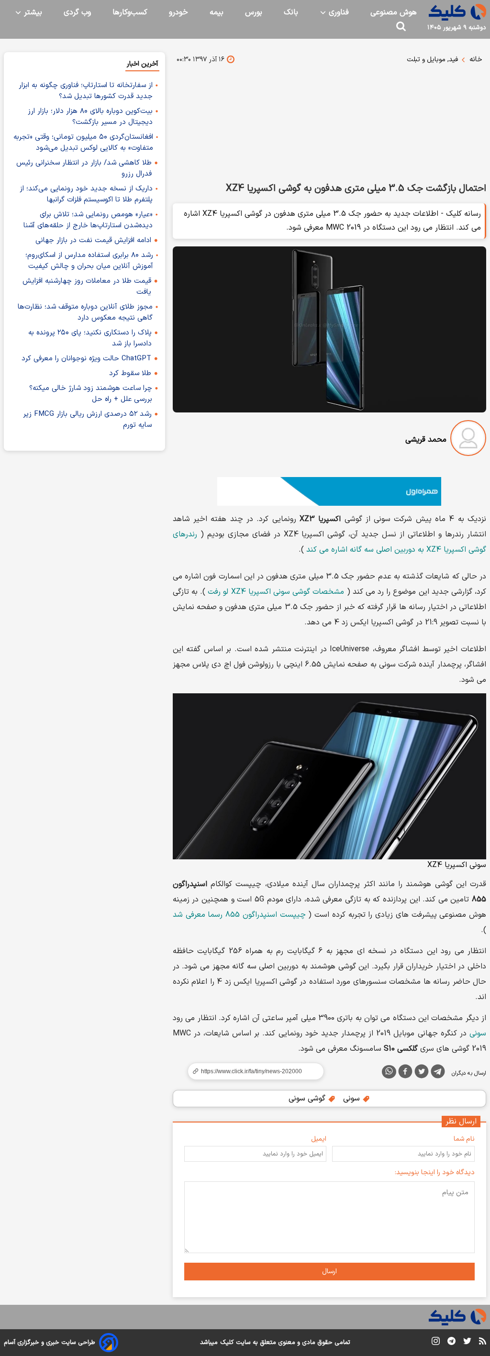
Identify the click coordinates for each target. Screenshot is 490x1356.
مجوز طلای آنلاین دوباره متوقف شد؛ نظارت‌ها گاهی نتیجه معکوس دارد (85, 312)
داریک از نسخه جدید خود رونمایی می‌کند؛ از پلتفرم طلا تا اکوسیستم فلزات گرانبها (86, 194)
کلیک (227, 1342)
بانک (291, 12)
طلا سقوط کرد (130, 373)
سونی (477, 1033)
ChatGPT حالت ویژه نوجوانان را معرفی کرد (86, 358)
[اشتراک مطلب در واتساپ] (389, 1071)
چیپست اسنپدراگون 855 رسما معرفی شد (239, 915)
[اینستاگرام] (436, 1343)
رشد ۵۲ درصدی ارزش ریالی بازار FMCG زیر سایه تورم (87, 420)
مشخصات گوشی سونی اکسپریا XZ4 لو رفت (276, 592)
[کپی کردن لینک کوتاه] (252, 1071)
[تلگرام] (438, 1073)
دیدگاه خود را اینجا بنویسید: (435, 1172)
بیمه (216, 12)
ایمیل (318, 1139)
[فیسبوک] (405, 1073)
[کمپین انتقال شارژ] (329, 491)
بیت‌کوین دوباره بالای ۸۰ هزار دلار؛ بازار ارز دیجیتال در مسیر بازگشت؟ (90, 117)
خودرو (178, 12)
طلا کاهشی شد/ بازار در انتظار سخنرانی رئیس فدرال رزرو (84, 168)
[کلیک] (457, 12)
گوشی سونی (308, 1098)
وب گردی (77, 12)
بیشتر (32, 12)
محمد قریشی (425, 439)
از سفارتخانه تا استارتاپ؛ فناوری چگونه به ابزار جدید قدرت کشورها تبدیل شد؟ (86, 91)
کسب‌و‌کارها (129, 12)
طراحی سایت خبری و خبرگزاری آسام (49, 1342)
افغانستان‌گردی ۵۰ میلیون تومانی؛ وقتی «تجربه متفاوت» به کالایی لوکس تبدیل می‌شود (83, 143)
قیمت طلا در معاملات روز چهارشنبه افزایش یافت (86, 287)
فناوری (337, 12)
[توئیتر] (421, 1073)
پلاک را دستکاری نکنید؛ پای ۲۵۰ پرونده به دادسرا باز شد (90, 338)
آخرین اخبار (142, 64)
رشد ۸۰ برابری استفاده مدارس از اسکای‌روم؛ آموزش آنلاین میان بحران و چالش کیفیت (89, 261)
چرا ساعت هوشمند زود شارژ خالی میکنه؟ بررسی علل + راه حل (90, 394)
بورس (253, 12)
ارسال (329, 1272)
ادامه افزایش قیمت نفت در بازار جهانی (93, 240)
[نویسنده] (468, 440)
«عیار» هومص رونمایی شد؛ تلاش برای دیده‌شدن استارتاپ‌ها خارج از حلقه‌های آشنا (88, 220)
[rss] (482, 1342)
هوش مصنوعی (393, 12)
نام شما (464, 1139)
